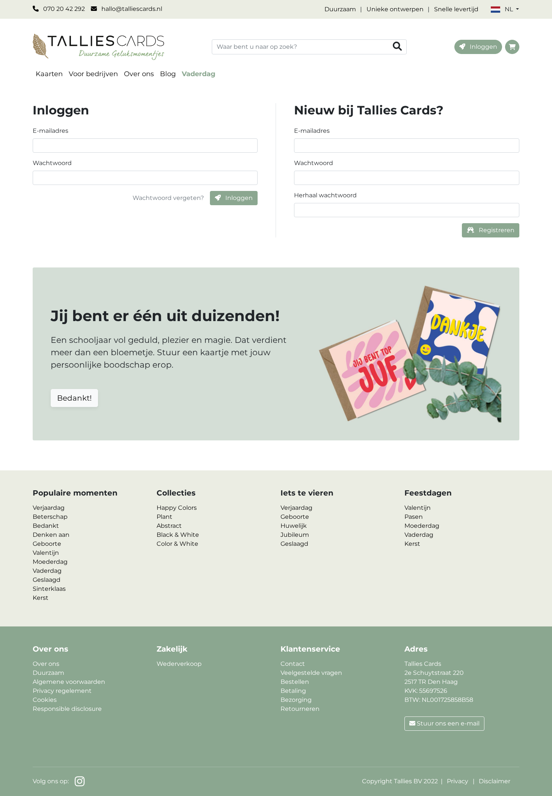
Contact (293, 663)
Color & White (177, 543)
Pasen (413, 516)
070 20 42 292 (63, 8)
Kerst (40, 597)
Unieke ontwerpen (395, 9)
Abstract (169, 525)
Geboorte (47, 543)
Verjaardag (49, 507)
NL (508, 9)
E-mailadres (50, 130)
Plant (164, 516)
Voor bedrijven (93, 74)
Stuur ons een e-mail (447, 723)
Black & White (178, 534)
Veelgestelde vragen (311, 672)
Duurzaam (340, 9)
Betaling (293, 690)
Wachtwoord (52, 163)
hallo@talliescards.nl (131, 8)
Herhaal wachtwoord (325, 195)
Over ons (139, 74)
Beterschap (50, 516)
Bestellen (295, 681)
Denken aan (51, 534)
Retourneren (300, 708)
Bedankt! (74, 398)
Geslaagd (46, 579)
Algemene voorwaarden (69, 681)
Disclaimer (494, 781)
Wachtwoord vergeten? (168, 197)
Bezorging (296, 699)
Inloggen (482, 46)
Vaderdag (199, 74)
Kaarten (49, 74)
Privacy (457, 781)
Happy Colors (177, 507)
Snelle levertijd (456, 9)
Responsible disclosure (67, 708)
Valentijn (46, 552)
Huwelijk (294, 525)
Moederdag (50, 561)
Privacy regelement (62, 690)
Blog (168, 74)
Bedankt (46, 525)
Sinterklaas (49, 588)
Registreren (495, 230)
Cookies (45, 699)
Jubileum (295, 534)
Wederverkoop (179, 663)
